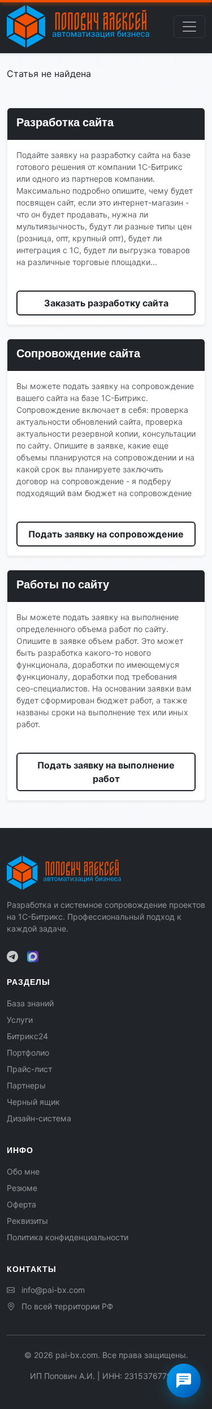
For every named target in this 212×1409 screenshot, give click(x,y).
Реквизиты (27, 1221)
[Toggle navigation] (189, 26)
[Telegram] (12, 956)
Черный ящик (33, 1102)
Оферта (21, 1204)
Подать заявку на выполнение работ (106, 771)
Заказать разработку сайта (106, 303)
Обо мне (23, 1171)
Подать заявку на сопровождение (106, 534)
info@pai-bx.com (53, 1290)
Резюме (22, 1188)
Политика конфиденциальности (67, 1237)
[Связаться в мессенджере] (184, 1381)
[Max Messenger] (32, 956)
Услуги (20, 1019)
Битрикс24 (27, 1036)
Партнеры (26, 1085)
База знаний (30, 1003)
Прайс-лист (29, 1069)
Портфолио (28, 1052)
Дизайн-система (39, 1118)
